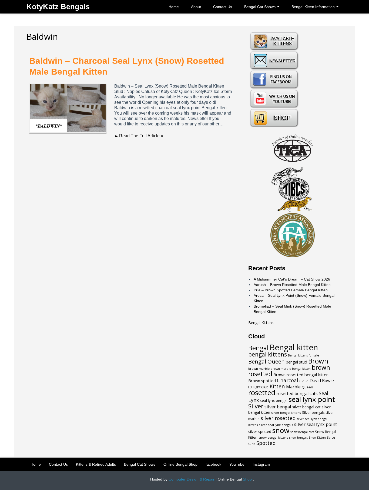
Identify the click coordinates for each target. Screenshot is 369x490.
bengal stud (296, 362)
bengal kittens (267, 354)
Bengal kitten (294, 347)
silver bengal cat (306, 406)
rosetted (261, 392)
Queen (307, 387)
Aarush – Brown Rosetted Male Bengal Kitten (292, 284)
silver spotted (259, 431)
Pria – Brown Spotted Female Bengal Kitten (291, 290)
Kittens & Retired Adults (96, 464)
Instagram (261, 464)
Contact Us (222, 7)
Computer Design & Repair (191, 479)
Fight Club (261, 387)
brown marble (259, 368)
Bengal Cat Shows (260, 7)
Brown (318, 360)
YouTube (236, 464)
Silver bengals (313, 412)
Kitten (277, 386)
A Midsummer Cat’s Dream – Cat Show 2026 (292, 279)
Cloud (303, 381)
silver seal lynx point (315, 424)
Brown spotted (262, 380)
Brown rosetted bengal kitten (300, 374)
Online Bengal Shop (180, 464)
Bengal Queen (266, 361)
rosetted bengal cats (297, 393)
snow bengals (298, 437)
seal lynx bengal (273, 400)
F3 (250, 387)
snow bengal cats (302, 432)
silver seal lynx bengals (276, 425)
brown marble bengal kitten (291, 369)
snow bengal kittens (273, 437)
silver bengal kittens (286, 413)
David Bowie (322, 381)
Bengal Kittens (261, 322)
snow (280, 430)
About (196, 7)
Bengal (258, 348)
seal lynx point (312, 399)
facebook (213, 464)
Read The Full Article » (141, 136)
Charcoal (287, 380)
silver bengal (277, 407)
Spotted (266, 442)
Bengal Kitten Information (313, 7)
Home (174, 7)
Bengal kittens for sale (303, 355)
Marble (293, 387)
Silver (255, 406)
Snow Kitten (317, 437)
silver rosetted (278, 418)
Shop (247, 479)
